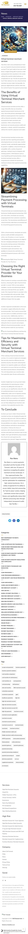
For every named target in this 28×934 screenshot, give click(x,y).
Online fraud (5, 623)
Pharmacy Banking (7, 639)
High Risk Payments (7, 601)
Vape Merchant (6, 656)
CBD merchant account (19, 687)
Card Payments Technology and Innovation (11, 567)
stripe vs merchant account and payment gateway (11, 645)
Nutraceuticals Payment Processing (12, 617)
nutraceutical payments (19, 738)
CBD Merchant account (8, 588)
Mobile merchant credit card (9, 732)
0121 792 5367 (18, 5)
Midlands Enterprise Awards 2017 (11, 612)
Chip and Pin (5, 590)
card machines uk (6, 681)
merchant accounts (7, 718)
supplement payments (7, 762)
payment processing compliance (10, 752)
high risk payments (6, 711)
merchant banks (19, 725)
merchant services (14, 728)
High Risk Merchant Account (10, 596)
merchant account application (9, 715)
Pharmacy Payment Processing (11, 642)
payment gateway (6, 745)
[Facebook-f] (2, 880)
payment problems (7, 625)
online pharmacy (16, 742)
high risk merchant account (9, 701)
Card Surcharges (6, 582)
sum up (17, 759)
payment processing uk (8, 755)
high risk (17, 698)
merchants (4, 728)
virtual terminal (6, 514)
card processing (6, 684)
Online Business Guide (8, 620)
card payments (17, 681)
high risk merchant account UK (9, 708)
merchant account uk (7, 725)
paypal (18, 755)
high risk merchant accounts (10, 598)
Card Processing (6, 572)
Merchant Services (18, 16)
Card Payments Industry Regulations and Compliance (13, 560)
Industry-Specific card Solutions (11, 604)
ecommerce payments (7, 694)
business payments (20, 667)
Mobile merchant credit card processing (12, 735)
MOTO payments (6, 738)
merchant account (18, 711)
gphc (17, 694)
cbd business (16, 684)
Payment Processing (7, 628)
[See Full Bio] (18, 504)
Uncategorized (6, 653)
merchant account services (8, 721)
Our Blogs (8, 16)
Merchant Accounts (7, 607)
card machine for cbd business (9, 677)
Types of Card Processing (9, 651)
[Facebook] (14, 520)
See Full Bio (13, 504)
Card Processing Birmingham (10, 575)
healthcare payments (7, 698)
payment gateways (18, 745)
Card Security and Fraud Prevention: (13, 578)
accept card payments (7, 667)
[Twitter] (9, 520)
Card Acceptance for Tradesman (11, 544)
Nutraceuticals (5, 742)
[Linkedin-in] (5, 880)
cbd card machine (6, 687)
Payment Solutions (7, 631)
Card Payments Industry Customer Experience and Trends (12, 554)
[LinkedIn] (18, 520)
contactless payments (7, 691)
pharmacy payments (7, 759)
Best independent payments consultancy (9, 538)
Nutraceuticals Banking (9, 615)
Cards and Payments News (9, 585)
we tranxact (5, 765)
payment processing (7, 749)
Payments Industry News (9, 636)
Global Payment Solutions (9, 593)
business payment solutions (9, 670)
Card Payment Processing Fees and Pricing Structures (12, 548)
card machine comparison (8, 674)
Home (2, 16)
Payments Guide (6, 634)
